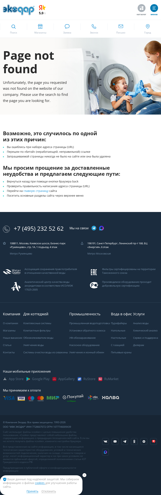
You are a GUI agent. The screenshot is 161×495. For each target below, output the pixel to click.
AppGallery (66, 379)
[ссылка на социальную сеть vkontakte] (105, 441)
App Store (16, 379)
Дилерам (138, 345)
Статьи (7, 345)
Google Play (40, 379)
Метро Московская (99, 253)
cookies (40, 483)
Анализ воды (141, 323)
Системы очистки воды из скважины (45, 352)
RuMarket (111, 379)
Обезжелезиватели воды (38, 337)
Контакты (9, 352)
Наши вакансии (12, 337)
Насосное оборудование (84, 345)
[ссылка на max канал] (101, 228)
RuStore (89, 379)
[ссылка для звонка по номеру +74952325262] (93, 29)
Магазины (9, 330)
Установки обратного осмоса (87, 330)
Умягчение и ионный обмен (86, 352)
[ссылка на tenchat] (153, 441)
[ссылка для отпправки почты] (120, 29)
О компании (10, 323)
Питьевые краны (121, 352)
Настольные (118, 337)
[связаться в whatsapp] (67, 29)
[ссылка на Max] (105, 452)
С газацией (117, 345)
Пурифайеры (119, 323)
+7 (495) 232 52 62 (39, 228)
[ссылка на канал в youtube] (115, 441)
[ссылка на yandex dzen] (144, 441)
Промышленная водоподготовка (89, 323)
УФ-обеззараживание (82, 337)
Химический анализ (145, 330)
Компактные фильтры (36, 330)
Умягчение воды (33, 345)
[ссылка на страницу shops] (40, 28)
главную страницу (36, 190)
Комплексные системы (37, 323)
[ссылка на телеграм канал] (93, 228)
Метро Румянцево (21, 253)
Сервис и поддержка (145, 337)
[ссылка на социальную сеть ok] (134, 441)
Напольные (118, 330)
